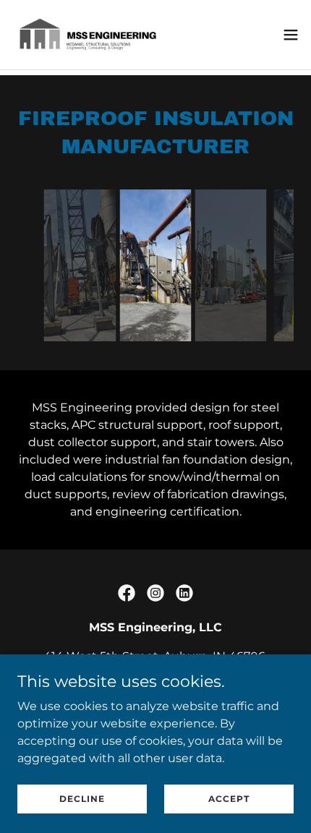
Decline (82, 798)
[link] (93, 35)
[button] (290, 34)
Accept (229, 798)
